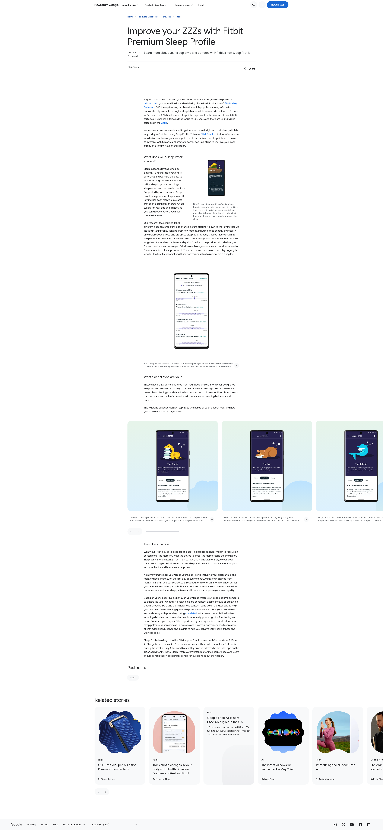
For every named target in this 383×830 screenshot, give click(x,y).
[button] (277, 4)
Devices (167, 16)
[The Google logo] (16, 824)
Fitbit (178, 16)
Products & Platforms (148, 16)
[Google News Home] (106, 4)
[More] (236, 365)
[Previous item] (131, 531)
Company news (182, 5)
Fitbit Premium (208, 134)
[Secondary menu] (262, 4)
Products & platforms (155, 5)
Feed (200, 5)
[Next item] (138, 531)
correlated (191, 613)
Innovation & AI (128, 5)
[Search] (253, 4)
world (164, 122)
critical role (150, 103)
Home (130, 16)
